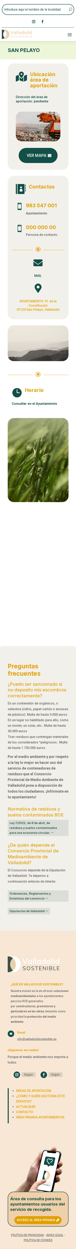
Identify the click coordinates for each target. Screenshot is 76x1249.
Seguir (28, 1074)
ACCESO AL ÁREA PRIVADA (36, 1220)
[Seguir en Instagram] (33, 21)
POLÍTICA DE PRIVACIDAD (27, 1235)
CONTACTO (24, 1112)
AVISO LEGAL (54, 1235)
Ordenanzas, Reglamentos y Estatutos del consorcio (30, 896)
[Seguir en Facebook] (42, 21)
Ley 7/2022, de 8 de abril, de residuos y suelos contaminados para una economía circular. (33, 827)
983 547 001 (41, 205)
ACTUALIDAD (26, 1107)
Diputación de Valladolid (27, 911)
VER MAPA (36, 155)
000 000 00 (41, 227)
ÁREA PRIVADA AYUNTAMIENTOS (40, 1117)
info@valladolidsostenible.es (37, 1039)
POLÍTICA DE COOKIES (38, 1240)
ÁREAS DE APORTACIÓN (33, 1091)
